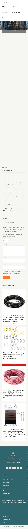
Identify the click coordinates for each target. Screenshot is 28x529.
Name (4, 258)
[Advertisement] (14, 45)
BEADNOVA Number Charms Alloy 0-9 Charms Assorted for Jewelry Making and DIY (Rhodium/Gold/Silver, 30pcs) (13, 356)
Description (4, 167)
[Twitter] (15, 468)
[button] (6, 18)
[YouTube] (18, 468)
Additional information (7, 170)
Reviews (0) (4, 174)
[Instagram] (10, 468)
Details (14, 323)
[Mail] (21, 468)
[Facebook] (7, 468)
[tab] (14, 167)
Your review (6, 244)
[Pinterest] (13, 468)
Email (4, 264)
